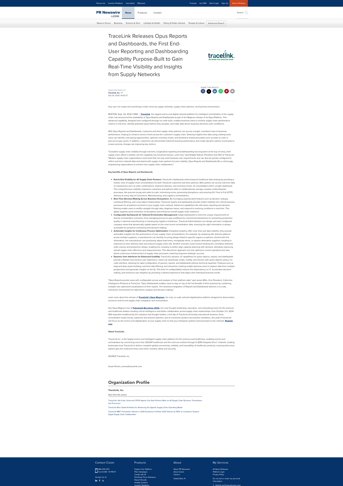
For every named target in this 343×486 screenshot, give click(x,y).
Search (240, 12)
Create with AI (140, 474)
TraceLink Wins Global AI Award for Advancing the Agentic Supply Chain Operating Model (145, 407)
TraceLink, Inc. (116, 390)
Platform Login (219, 471)
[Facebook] (99, 480)
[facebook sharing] (203, 91)
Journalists (130, 3)
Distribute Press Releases (145, 477)
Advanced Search (216, 23)
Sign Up (225, 3)
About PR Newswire (182, 469)
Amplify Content (141, 482)
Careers (177, 474)
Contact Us (100, 477)
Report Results (140, 480)
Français (193, 3)
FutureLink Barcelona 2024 (146, 308)
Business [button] (118, 23)
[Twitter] (103, 480)
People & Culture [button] (196, 23)
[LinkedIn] (96, 480)
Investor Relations (115, 3)
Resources (100, 3)
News (128, 12)
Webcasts (141, 3)
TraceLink (145, 114)
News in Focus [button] (104, 23)
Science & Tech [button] (133, 23)
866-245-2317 (103, 469)
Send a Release (238, 3)
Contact (157, 12)
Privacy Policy (218, 474)
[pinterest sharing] (226, 91)
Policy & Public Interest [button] (174, 23)
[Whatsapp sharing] (220, 91)
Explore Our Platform (143, 469)
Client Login (214, 3)
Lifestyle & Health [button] (152, 23)
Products (142, 12)
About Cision (179, 471)
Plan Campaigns (141, 471)
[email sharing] (232, 91)
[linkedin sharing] (214, 91)
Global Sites (179, 478)
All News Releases (220, 469)
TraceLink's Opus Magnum (151, 297)
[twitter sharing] (209, 91)
